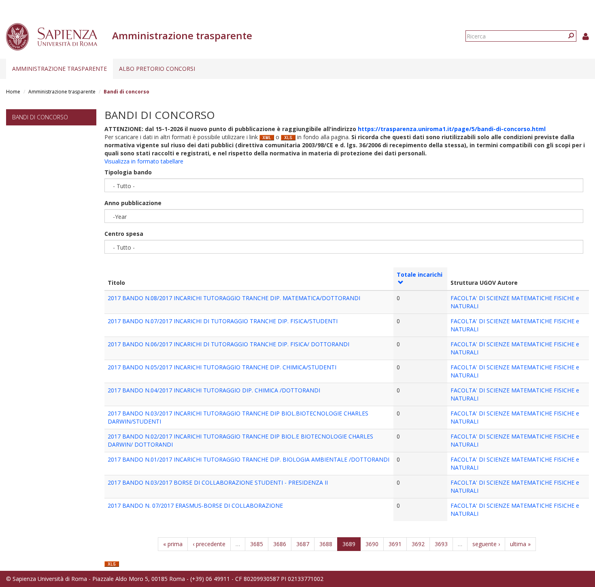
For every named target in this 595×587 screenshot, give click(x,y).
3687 (302, 544)
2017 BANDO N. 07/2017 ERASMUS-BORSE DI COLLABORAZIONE (195, 505)
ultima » (520, 544)
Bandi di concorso (40, 117)
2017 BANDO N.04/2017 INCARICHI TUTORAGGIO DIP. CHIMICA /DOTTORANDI (214, 390)
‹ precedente (209, 544)
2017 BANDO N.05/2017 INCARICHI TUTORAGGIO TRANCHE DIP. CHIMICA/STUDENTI (222, 367)
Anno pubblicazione (133, 203)
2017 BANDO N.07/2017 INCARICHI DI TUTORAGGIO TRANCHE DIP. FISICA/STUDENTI (223, 321)
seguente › (486, 544)
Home (13, 91)
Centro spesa (123, 233)
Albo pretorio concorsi (157, 68)
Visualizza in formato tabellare (143, 161)
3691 (395, 544)
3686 (279, 544)
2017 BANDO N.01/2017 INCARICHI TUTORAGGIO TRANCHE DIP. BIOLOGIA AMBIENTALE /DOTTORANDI (248, 459)
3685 (256, 544)
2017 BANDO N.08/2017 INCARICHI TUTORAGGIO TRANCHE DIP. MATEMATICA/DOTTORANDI (234, 298)
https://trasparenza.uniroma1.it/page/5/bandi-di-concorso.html (452, 129)
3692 (418, 544)
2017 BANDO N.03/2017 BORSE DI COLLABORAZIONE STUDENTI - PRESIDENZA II (218, 482)
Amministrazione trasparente (59, 68)
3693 (441, 544)
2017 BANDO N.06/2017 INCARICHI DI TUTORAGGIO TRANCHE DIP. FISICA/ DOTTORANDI (228, 344)
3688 (325, 544)
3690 (372, 544)
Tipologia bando (128, 172)
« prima (173, 544)
